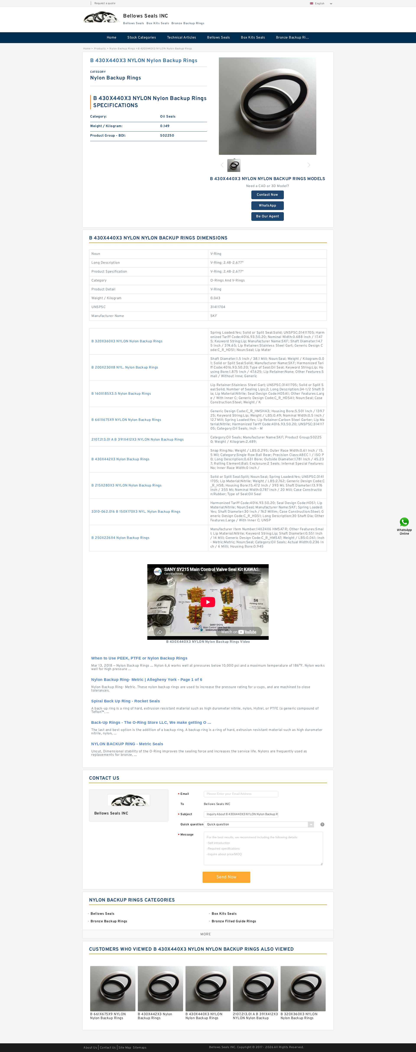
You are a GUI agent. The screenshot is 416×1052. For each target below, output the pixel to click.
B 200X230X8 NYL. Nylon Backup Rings (124, 367)
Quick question (191, 824)
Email (183, 794)
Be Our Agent (267, 216)
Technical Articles (181, 38)
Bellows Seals (218, 38)
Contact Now (267, 195)
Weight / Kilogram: (106, 126)
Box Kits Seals (253, 38)
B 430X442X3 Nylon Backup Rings (120, 459)
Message (186, 835)
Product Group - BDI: (108, 136)
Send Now (226, 877)
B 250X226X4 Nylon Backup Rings (120, 538)
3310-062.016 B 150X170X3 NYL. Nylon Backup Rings (135, 512)
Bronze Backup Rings (294, 38)
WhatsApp (267, 206)
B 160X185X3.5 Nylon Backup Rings (121, 394)
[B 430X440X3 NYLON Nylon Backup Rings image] (267, 106)
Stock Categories (141, 38)
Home (112, 38)
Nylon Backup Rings (122, 48)
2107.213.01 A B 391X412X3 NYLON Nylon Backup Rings (137, 440)
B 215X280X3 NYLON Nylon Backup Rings (126, 485)
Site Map (125, 1048)
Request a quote (104, 3)
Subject (185, 815)
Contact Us (108, 1048)
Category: (98, 117)
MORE (205, 934)
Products (100, 48)
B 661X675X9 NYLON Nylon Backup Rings (126, 420)
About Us (90, 1048)
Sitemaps (139, 1048)
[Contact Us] (404, 526)
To (182, 804)
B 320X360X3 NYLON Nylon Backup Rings (126, 341)
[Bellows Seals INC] (100, 16)
